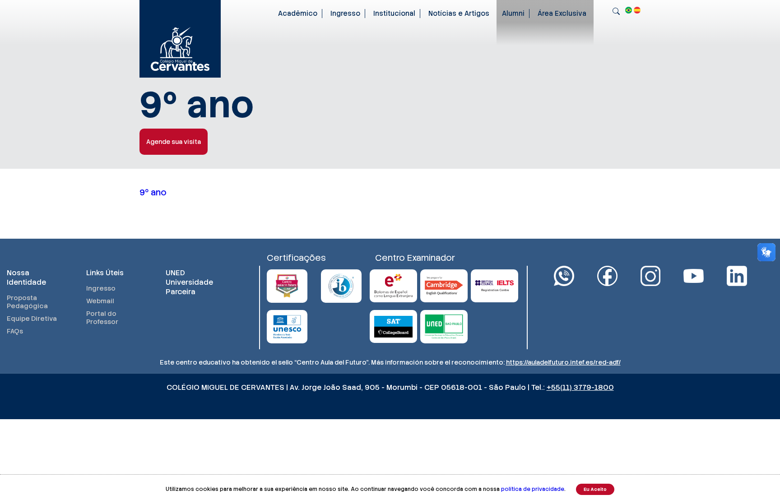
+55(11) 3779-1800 (580, 387)
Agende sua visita (173, 142)
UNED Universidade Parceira (189, 282)
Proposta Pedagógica (27, 302)
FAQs (15, 331)
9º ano (153, 192)
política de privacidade (532, 489)
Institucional (394, 13)
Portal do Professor (102, 318)
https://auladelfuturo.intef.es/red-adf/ (563, 362)
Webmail (100, 301)
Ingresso (345, 13)
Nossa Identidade (26, 277)
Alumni (513, 13)
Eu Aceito (595, 489)
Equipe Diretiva (32, 318)
